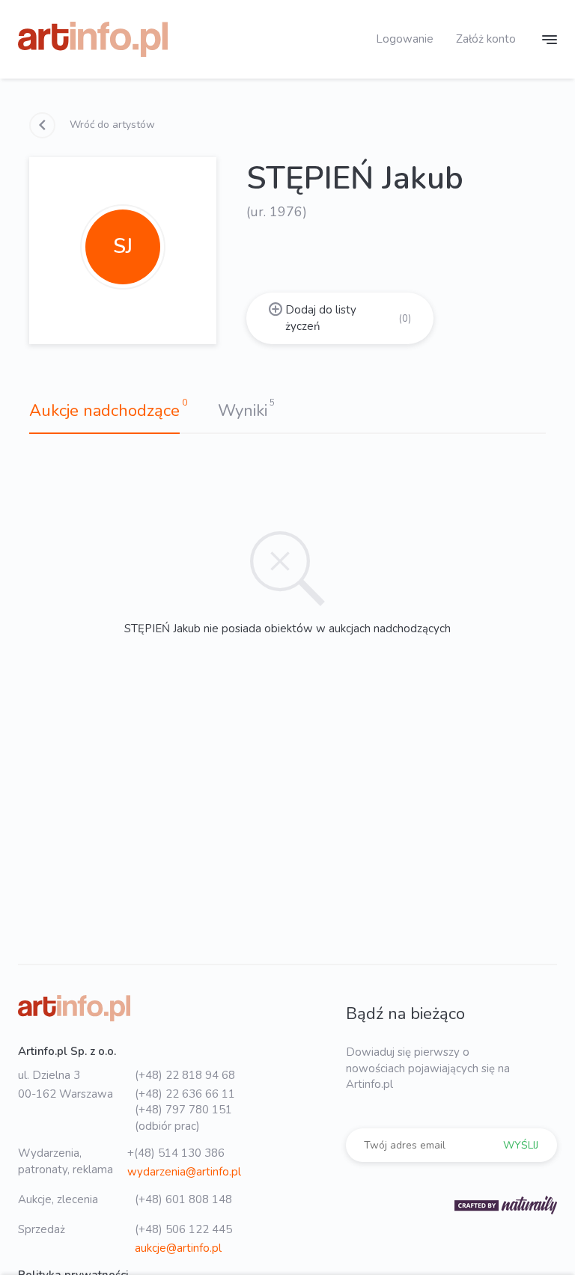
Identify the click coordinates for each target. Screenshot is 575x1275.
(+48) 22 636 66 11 (185, 1093)
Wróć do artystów (111, 124)
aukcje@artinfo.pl (178, 1248)
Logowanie (404, 38)
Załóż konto (486, 38)
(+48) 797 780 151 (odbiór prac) (183, 1117)
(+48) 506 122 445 (183, 1229)
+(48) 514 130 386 (176, 1153)
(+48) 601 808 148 (183, 1199)
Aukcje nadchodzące (104, 411)
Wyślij (520, 1145)
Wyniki (242, 411)
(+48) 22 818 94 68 (185, 1075)
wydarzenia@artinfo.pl (184, 1171)
